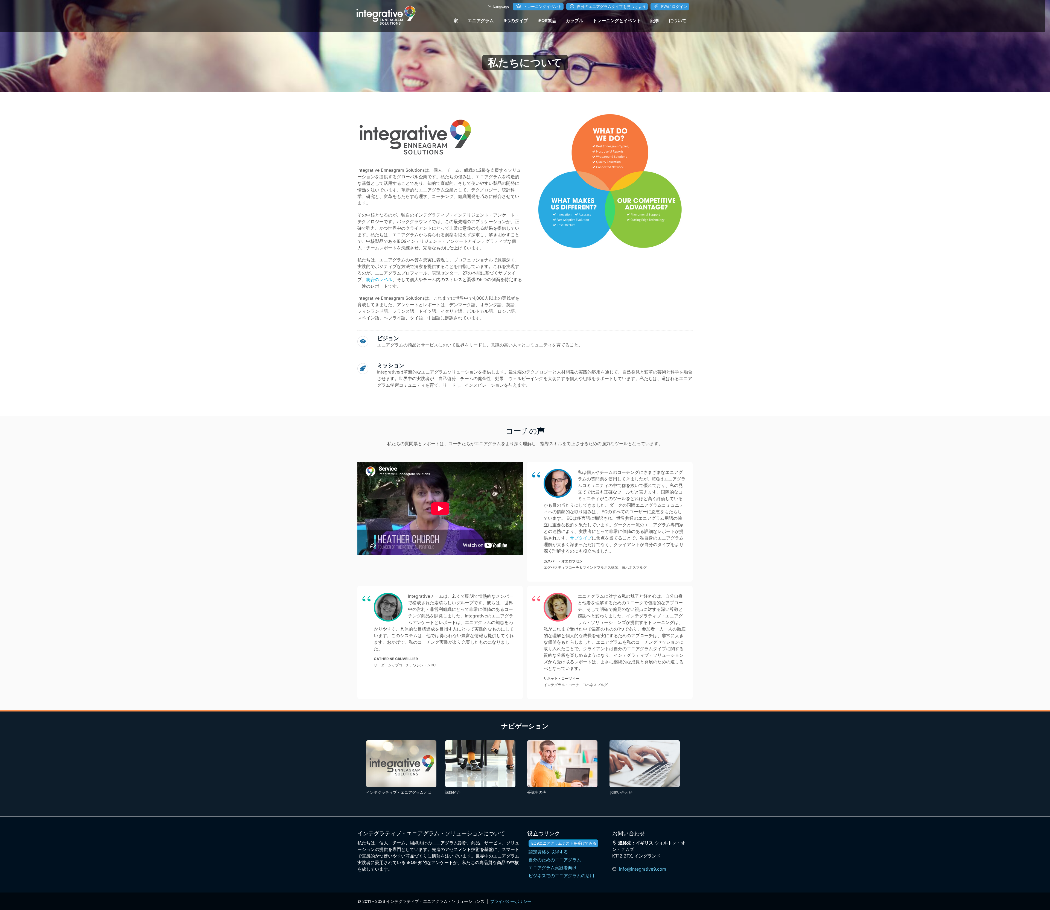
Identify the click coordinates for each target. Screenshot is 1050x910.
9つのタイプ (515, 20)
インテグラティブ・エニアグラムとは (398, 792)
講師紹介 (452, 792)
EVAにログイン (673, 6)
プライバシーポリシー (510, 901)
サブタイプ (581, 538)
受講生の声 (536, 792)
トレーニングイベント (542, 6)
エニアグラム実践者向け (553, 867)
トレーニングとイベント (617, 20)
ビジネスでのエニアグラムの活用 (561, 875)
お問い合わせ (620, 792)
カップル (574, 20)
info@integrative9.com (642, 869)
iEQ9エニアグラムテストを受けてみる (563, 843)
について (677, 20)
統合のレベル (379, 279)
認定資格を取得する (548, 851)
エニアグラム (481, 20)
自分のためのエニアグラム (555, 859)
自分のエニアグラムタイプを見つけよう (611, 6)
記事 (655, 20)
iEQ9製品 (547, 20)
